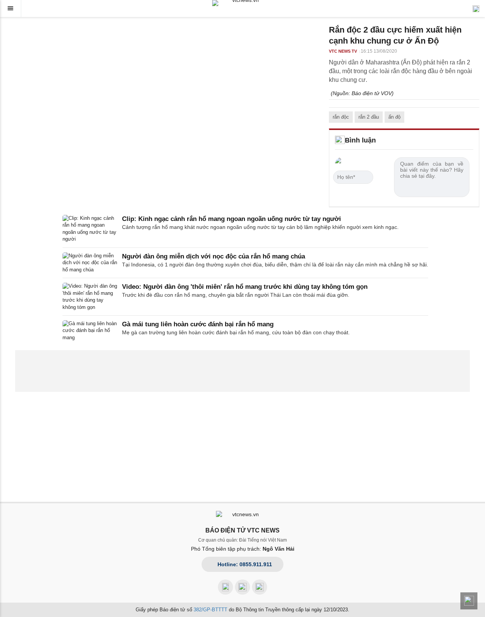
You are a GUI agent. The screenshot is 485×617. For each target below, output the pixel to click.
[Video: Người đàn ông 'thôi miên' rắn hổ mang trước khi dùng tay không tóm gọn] (90, 297)
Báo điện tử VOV (372, 93)
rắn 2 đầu (368, 117)
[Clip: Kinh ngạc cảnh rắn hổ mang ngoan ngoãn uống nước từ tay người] (90, 229)
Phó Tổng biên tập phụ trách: (242, 549)
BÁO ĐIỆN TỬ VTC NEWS (242, 530)
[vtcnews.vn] (242, 3)
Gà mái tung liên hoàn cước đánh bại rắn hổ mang (198, 324)
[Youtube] (242, 587)
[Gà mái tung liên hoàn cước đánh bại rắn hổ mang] (90, 330)
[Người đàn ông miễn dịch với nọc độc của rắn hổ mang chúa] (90, 262)
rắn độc (341, 117)
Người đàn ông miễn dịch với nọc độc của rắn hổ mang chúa (213, 256)
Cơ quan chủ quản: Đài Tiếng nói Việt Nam (242, 540)
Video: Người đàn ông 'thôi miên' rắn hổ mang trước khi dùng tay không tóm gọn (245, 286)
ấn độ (394, 117)
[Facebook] (225, 587)
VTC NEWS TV (343, 51)
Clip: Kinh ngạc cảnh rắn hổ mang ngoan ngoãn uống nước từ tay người (231, 218)
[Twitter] (259, 587)
